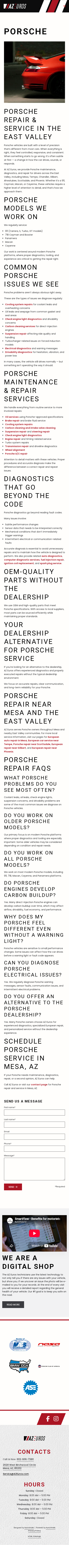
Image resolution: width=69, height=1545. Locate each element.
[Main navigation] (64, 6)
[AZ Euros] (15, 6)
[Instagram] (56, 1419)
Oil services (12, 417)
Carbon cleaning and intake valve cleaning (30, 427)
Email (6, 1131)
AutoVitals (29, 1527)
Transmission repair (17, 446)
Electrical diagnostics (18, 348)
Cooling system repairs (19, 304)
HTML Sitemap (34, 1536)
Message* (9, 1155)
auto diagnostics (52, 556)
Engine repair (13, 439)
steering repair (41, 431)
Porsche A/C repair (16, 453)
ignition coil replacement (19, 563)
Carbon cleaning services (20, 326)
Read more (13, 1304)
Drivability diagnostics (18, 352)
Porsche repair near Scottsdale (31, 744)
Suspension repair (15, 333)
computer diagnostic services (22, 559)
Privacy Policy (34, 1531)
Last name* (10, 1119)
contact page (39, 1084)
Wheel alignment (15, 450)
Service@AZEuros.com (16, 1474)
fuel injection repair (52, 559)
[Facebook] (48, 1419)
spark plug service (50, 563)
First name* (9, 1107)
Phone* (7, 1143)
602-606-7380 (25, 1459)
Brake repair (12, 420)
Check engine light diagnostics (23, 319)
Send (11, 1187)
